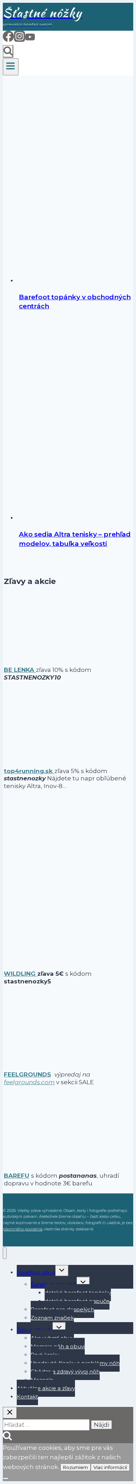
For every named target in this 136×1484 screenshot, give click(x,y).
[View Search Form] (8, 51)
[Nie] (5, 1478)
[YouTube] (30, 39)
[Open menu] (10, 66)
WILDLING (20, 973)
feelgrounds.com (29, 1082)
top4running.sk (29, 770)
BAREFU (16, 1175)
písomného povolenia (23, 1229)
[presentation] (75, 183)
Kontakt (27, 1396)
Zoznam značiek (52, 1317)
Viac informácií (110, 1467)
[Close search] (10, 1412)
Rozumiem (75, 1467)
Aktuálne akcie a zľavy (46, 1388)
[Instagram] (19, 39)
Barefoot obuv (36, 1272)
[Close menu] (5, 1253)
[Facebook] (8, 39)
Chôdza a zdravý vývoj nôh (65, 1371)
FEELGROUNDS (27, 1074)
